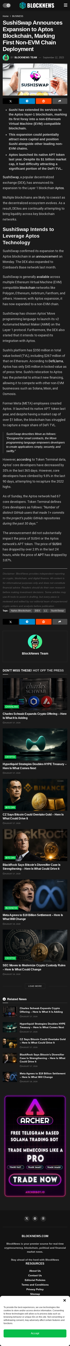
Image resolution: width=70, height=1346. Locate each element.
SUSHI (56, 544)
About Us (35, 1270)
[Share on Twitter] (10, 101)
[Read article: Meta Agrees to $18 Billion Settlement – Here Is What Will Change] (35, 895)
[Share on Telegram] (27, 101)
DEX (37, 610)
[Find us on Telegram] (35, 1218)
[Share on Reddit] (44, 101)
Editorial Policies (35, 1280)
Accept (35, 1333)
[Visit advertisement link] (35, 1146)
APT (41, 555)
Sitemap (35, 1294)
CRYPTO (10, 757)
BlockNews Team (26, 57)
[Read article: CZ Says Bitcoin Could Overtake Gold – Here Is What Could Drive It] (35, 795)
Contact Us (35, 1275)
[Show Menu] (65, 5)
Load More (35, 986)
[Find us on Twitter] (27, 1219)
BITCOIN (10, 807)
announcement (47, 256)
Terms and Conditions (35, 1284)
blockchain (27, 287)
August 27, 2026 (12, 723)
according (24, 459)
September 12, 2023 (53, 57)
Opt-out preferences (24, 1341)
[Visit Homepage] (37, 5)
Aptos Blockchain (21, 610)
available (43, 277)
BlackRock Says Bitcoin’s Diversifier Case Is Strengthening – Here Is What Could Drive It (42, 1058)
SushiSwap (11, 177)
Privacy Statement (44, 1341)
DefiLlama (56, 361)
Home (6, 16)
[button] (64, 1300)
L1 (45, 610)
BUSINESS (17, 16)
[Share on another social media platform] (59, 101)
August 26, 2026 (12, 924)
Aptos (59, 188)
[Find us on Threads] (43, 1219)
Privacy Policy (35, 1289)
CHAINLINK (12, 707)
